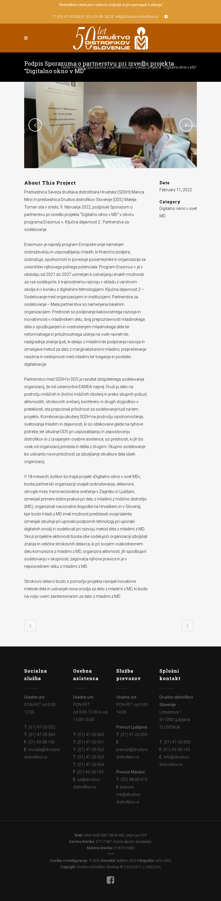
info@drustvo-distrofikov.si (137, 16)
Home (65, 67)
